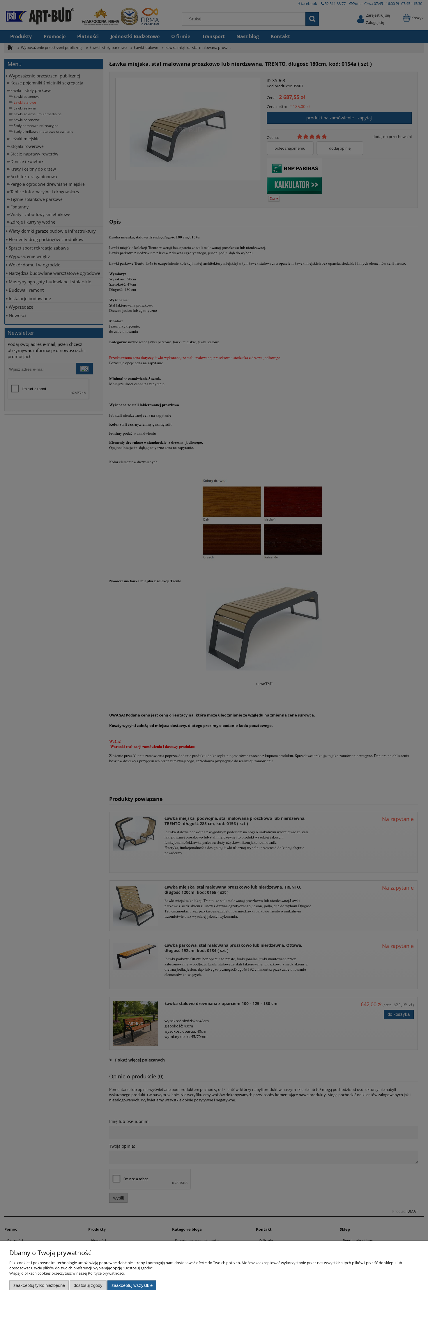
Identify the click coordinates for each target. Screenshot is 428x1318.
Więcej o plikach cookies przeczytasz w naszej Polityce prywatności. (67, 1273)
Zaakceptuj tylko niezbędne (39, 1285)
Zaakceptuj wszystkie (132, 1285)
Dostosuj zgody (88, 1285)
